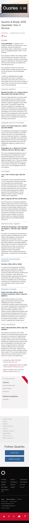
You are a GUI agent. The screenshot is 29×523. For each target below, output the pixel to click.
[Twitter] (14, 516)
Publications (8, 426)
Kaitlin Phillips (7, 388)
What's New (7, 419)
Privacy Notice (13, 501)
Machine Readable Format (7, 503)
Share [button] (5, 36)
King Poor (6, 391)
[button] (25, 516)
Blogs (5, 428)
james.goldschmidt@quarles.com (14, 366)
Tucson (22, 487)
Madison (3, 482)
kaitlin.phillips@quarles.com (11, 371)
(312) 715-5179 (18, 369)
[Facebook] (9, 516)
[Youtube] (19, 516)
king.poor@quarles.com (10, 362)
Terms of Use (4, 501)
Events (5, 424)
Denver (13, 479)
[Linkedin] (4, 516)
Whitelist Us (7, 435)
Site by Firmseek (5, 508)
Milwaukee (14, 482)
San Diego (4, 487)
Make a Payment (10, 499)
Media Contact (8, 438)
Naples (3, 484)
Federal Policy (8, 431)
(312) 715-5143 (15, 360)
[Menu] (25, 8)
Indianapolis (23, 479)
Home (2, 499)
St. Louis (22, 484)
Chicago (3, 479)
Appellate (6, 399)
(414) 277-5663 (22, 365)
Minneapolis (23, 482)
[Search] (21, 8)
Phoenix (13, 484)
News (5, 421)
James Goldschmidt (9, 385)
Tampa (13, 487)
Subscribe (6, 433)
